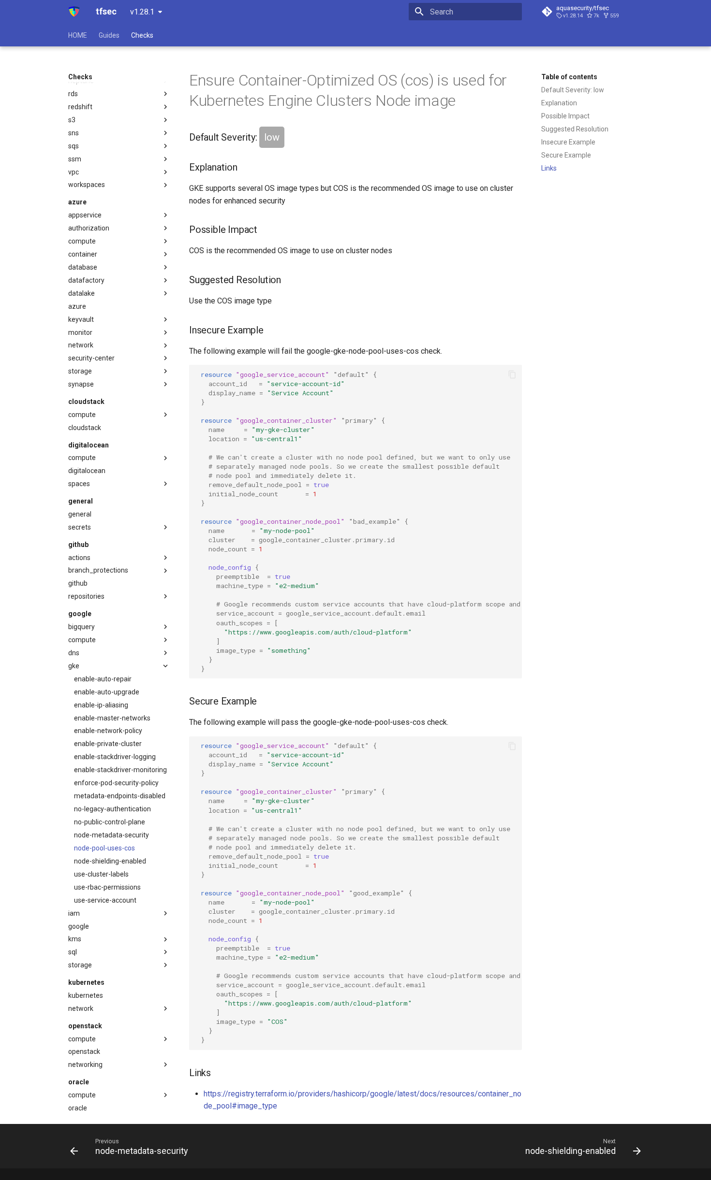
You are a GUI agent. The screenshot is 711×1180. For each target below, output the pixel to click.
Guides (109, 35)
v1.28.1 (142, 11)
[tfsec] (74, 11)
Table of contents (569, 77)
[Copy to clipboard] (512, 374)
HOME (77, 35)
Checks (142, 35)
